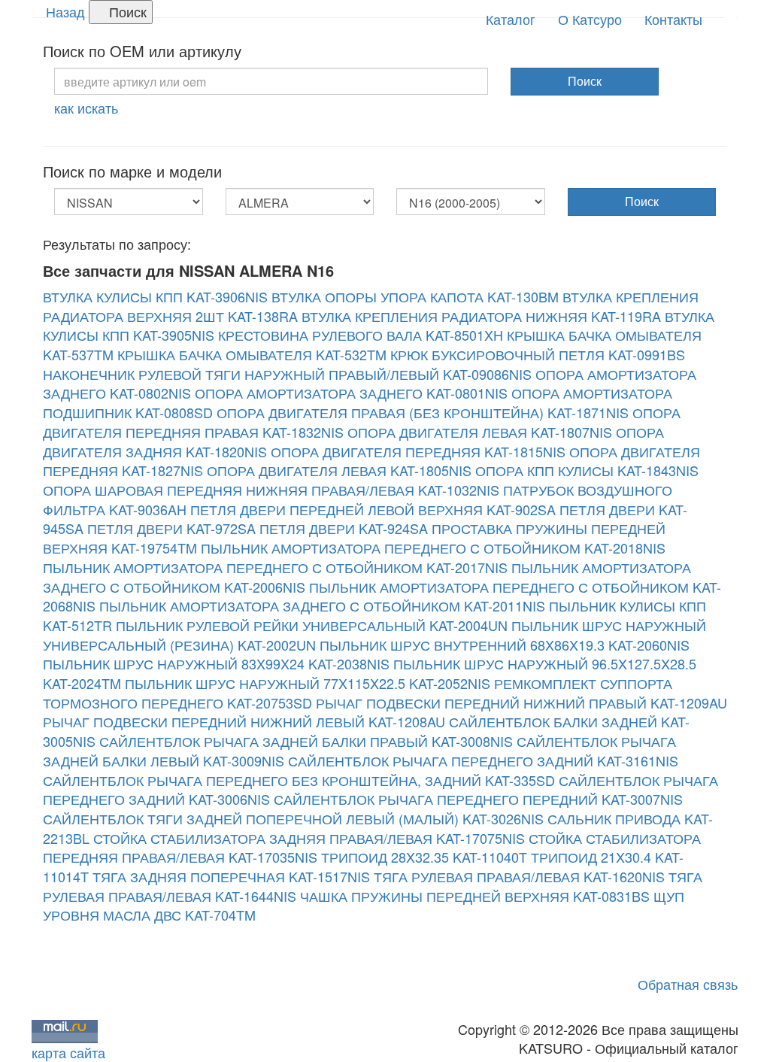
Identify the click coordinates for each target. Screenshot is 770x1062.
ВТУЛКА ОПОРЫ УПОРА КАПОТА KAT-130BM (415, 296)
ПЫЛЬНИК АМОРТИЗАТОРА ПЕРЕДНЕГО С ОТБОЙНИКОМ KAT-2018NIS (433, 547)
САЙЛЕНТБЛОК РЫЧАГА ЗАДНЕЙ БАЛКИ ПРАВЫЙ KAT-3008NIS (306, 741)
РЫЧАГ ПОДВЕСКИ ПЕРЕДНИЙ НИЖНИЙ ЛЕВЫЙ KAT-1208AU (244, 721)
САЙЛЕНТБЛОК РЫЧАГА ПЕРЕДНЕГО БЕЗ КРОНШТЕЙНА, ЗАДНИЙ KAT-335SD (299, 780)
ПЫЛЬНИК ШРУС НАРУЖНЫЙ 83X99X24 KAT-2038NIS (216, 663)
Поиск (126, 11)
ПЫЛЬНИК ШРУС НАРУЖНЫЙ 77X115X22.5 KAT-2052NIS (307, 683)
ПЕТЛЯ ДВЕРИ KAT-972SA (171, 528)
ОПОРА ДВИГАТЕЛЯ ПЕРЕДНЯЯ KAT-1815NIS (418, 451)
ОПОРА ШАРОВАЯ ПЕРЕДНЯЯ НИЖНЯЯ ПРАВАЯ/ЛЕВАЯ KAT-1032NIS (271, 489)
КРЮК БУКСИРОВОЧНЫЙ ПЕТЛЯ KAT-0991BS (537, 354)
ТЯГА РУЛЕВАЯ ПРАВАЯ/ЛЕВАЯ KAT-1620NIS (519, 876)
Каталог (510, 19)
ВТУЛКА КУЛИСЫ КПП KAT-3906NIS (155, 296)
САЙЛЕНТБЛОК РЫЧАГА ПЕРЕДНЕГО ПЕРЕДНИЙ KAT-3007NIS (478, 799)
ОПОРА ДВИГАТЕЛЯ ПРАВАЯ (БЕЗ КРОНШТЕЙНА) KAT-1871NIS (423, 412)
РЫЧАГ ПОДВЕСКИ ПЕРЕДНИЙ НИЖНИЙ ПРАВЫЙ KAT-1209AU (521, 702)
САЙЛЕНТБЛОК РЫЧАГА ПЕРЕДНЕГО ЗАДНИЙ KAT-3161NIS (483, 760)
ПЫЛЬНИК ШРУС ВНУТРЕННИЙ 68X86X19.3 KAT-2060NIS (505, 644)
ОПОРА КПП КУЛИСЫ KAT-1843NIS (587, 470)
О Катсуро (590, 19)
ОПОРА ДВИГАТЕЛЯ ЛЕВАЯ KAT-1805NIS (339, 470)
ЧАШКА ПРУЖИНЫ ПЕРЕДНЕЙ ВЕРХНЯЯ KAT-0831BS (475, 896)
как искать (86, 107)
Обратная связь (688, 984)
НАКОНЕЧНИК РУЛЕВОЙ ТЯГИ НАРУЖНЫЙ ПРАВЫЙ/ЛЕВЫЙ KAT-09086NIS (287, 374)
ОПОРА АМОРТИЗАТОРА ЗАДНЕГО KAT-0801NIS (351, 392)
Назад (65, 11)
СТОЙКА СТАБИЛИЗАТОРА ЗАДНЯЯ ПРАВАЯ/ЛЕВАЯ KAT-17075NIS (309, 838)
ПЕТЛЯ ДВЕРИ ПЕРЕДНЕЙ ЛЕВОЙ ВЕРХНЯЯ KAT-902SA (373, 509)
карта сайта (68, 1052)
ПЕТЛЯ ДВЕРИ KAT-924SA (343, 528)
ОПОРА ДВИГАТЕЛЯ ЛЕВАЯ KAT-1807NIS (479, 431)
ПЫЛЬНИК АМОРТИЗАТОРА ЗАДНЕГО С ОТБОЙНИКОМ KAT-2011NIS (322, 605)
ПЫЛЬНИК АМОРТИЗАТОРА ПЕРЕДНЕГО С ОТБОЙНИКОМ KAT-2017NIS (275, 567)
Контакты (673, 19)
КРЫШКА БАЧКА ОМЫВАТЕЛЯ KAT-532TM (252, 354)
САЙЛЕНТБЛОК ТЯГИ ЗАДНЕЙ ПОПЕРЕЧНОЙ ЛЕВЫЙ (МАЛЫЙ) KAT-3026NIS (293, 818)
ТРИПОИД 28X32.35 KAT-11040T (424, 856)
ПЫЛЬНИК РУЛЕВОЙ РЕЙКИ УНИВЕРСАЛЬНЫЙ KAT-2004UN (312, 625)
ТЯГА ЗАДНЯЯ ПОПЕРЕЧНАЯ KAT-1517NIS (231, 876)
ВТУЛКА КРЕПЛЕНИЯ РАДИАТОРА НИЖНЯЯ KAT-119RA (481, 316)
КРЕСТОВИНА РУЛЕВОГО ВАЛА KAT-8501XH (360, 334)
